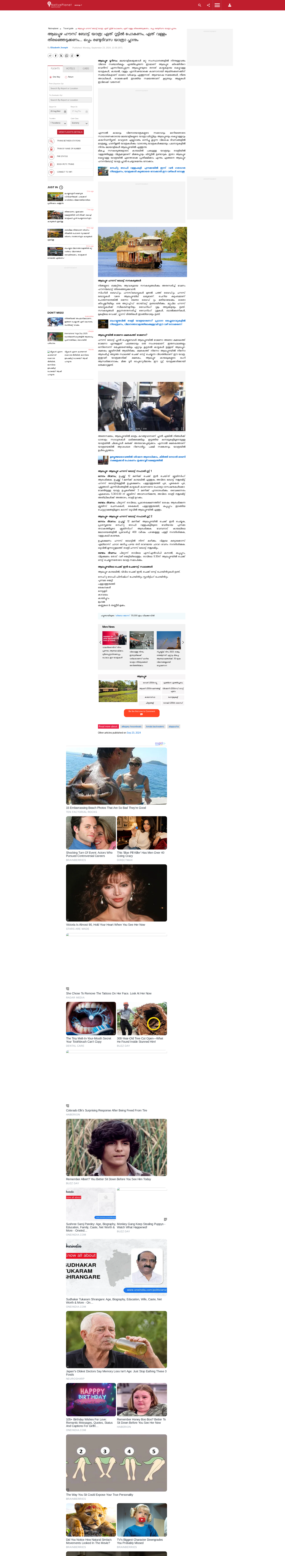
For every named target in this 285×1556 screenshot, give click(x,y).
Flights (55, 69)
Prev (101, 642)
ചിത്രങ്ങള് (150, 703)
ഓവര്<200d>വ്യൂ (150, 683)
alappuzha (174, 726)
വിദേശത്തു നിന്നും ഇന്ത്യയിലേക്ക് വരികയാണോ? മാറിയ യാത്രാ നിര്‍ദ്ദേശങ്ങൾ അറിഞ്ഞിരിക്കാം (139, 659)
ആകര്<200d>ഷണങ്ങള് (149, 688)
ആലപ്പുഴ (142, 677)
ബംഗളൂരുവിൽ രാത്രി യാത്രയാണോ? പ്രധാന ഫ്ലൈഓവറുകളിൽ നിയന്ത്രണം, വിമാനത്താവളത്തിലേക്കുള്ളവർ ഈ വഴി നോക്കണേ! (147, 323)
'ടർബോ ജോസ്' (122, 616)
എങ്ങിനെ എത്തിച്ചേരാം (173, 683)
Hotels (70, 69)
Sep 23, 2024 (134, 732)
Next (182, 642)
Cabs (86, 69)
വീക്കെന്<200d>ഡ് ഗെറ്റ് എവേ (173, 690)
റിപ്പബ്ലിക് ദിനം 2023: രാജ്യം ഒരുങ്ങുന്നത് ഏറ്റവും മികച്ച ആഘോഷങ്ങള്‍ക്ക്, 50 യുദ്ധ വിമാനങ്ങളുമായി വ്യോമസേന (169, 659)
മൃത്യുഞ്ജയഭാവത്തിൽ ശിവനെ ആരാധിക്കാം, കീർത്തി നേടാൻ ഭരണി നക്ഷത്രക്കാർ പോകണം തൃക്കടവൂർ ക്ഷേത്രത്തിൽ (147, 459)
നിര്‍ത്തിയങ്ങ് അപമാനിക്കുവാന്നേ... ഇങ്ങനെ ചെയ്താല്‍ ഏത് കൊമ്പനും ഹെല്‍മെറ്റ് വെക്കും (79, 322)
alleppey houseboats (131, 726)
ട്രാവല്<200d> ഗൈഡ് (173, 703)
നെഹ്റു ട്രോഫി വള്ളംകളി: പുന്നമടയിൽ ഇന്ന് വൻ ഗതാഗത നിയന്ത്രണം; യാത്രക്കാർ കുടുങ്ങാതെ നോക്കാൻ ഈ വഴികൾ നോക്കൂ (147, 170)
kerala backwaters (155, 726)
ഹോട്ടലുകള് (173, 697)
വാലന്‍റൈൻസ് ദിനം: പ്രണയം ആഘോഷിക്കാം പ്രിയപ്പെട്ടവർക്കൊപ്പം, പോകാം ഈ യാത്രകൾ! (112, 652)
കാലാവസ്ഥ (150, 697)
